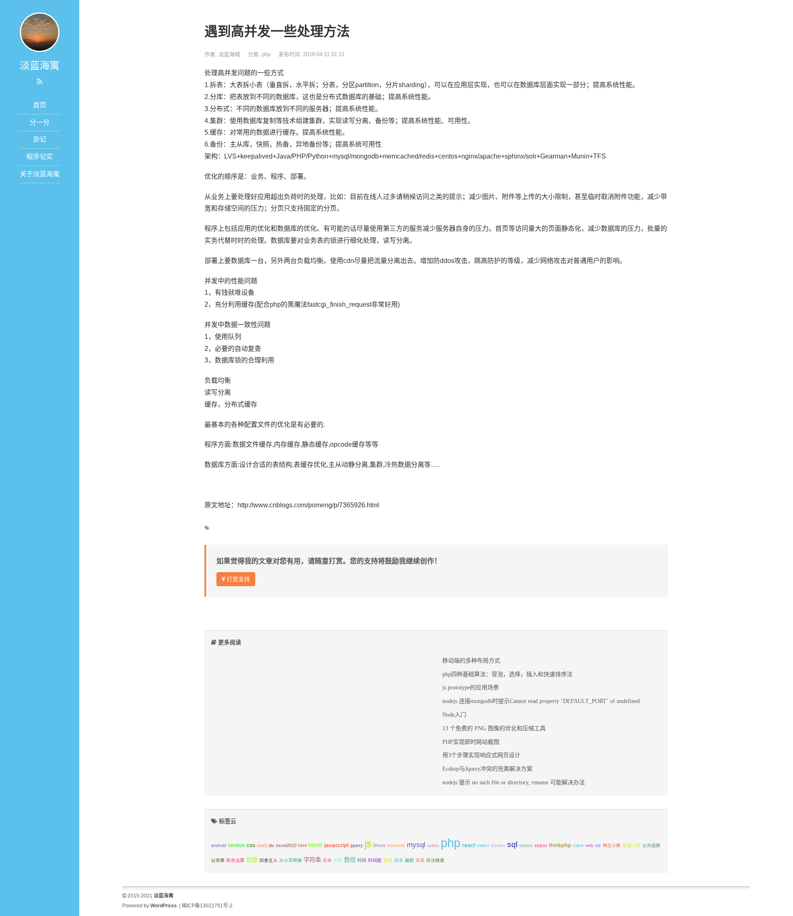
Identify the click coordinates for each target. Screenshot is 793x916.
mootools (396, 845)
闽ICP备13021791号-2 (207, 906)
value (578, 845)
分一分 (40, 122)
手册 (337, 860)
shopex (498, 845)
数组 (350, 860)
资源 (420, 860)
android (218, 845)
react (468, 845)
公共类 (218, 860)
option (433, 845)
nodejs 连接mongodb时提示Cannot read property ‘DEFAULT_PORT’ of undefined (541, 701)
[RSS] (40, 82)
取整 (252, 860)
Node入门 (454, 714)
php (266, 54)
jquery (357, 845)
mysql (416, 845)
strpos (540, 845)
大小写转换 (290, 860)
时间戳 (375, 860)
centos (236, 845)
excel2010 (286, 845)
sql (512, 844)
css (251, 845)
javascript (336, 845)
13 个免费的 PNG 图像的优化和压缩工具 (494, 728)
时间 (361, 860)
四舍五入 (268, 860)
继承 (398, 860)
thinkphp (560, 845)
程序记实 (39, 156)
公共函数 (651, 845)
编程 (409, 860)
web (589, 845)
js (368, 843)
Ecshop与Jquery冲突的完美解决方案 (487, 769)
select (483, 845)
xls (598, 845)
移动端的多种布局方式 (471, 660)
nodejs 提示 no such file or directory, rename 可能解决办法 (513, 782)
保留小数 (631, 845)
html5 (315, 845)
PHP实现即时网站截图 (470, 742)
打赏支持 (237, 579)
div (271, 845)
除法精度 (435, 860)
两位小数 (612, 845)
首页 (39, 105)
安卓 (327, 860)
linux (379, 845)
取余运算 (235, 860)
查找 (387, 860)
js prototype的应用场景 (470, 687)
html (302, 845)
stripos (526, 845)
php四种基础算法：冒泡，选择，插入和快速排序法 (507, 674)
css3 (262, 845)
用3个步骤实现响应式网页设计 (481, 755)
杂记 (39, 139)
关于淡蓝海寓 (39, 174)
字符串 (312, 860)
